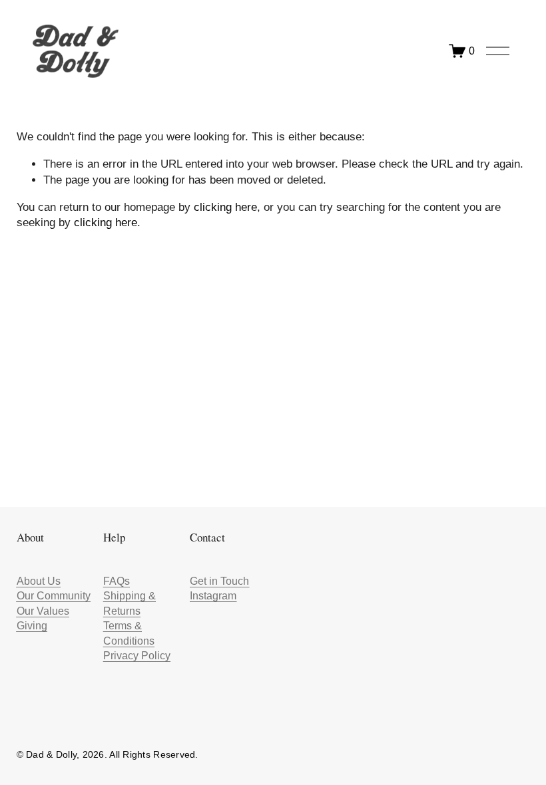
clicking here (225, 207)
